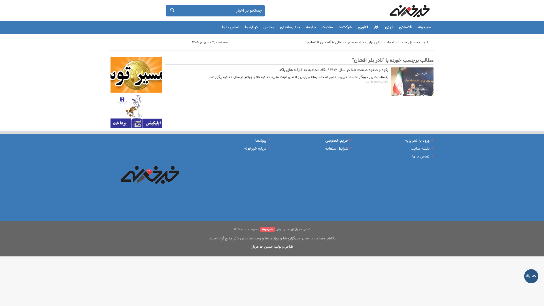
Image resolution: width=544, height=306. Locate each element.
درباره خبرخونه (255, 149)
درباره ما (251, 27)
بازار (376, 27)
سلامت (327, 27)
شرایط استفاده (336, 149)
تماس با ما (230, 27)
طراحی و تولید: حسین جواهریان (272, 246)
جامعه (311, 27)
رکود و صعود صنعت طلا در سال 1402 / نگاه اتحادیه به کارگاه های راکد (333, 70)
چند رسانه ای (290, 27)
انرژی (389, 27)
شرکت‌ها (345, 27)
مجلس (269, 27)
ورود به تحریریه (417, 141)
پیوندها (261, 141)
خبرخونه (424, 27)
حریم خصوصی (336, 141)
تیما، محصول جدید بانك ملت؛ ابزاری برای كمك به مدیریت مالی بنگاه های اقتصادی (367, 42)
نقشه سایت (420, 149)
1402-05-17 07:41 (377, 82)
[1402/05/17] (412, 81)
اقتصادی (405, 27)
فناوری (363, 27)
